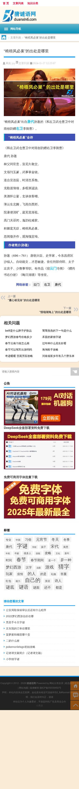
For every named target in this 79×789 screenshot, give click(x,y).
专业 (8, 540)
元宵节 (41, 539)
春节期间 (37, 559)
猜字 (63, 566)
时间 (9, 560)
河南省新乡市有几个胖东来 (58, 356)
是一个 (52, 560)
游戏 (49, 567)
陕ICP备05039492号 (50, 687)
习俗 (28, 539)
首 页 (6, 3)
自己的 (32, 579)
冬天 (55, 539)
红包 (8, 581)
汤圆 (38, 567)
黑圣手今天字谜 (15, 622)
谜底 (10, 587)
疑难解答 (34, 687)
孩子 (43, 547)
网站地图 (23, 687)
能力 (18, 581)
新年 (67, 553)
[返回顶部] (74, 705)
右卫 (19, 128)
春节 (21, 559)
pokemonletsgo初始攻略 (20, 647)
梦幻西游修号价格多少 (18, 337)
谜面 (36, 587)
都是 (59, 587)
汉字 (29, 567)
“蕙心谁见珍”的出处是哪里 (24, 300)
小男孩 (39, 705)
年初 (8, 553)
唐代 (30, 121)
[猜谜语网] (39, 15)
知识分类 (32, 3)
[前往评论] (74, 695)
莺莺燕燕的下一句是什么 (57, 330)
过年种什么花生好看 (54, 343)
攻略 (48, 553)
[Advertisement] (39, 749)
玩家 (9, 573)
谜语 (23, 586)
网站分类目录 (56, 683)
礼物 (53, 574)
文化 (58, 553)
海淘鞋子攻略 (50, 349)
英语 (47, 581)
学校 (34, 547)
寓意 (65, 547)
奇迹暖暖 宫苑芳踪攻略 (19, 356)
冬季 (66, 539)
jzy (13, 63)
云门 (53, 268)
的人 (32, 573)
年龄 (17, 553)
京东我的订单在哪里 (18, 628)
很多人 (27, 553)
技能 (38, 553)
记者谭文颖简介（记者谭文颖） (25, 653)
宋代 (55, 546)
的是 (43, 574)
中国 (18, 539)
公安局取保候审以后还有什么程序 (26, 610)
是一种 (65, 559)
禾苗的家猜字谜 (51, 337)
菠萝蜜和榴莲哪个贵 (18, 634)
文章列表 (18, 3)
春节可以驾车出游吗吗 (18, 349)
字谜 (22, 545)
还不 (47, 587)
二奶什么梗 (12, 640)
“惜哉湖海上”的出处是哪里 (55, 312)
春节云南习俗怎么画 (17, 343)
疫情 (20, 574)
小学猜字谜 (12, 659)
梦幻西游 (13, 567)
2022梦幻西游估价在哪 (20, 616)
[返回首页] (74, 685)
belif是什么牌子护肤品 (18, 330)
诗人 (58, 580)
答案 (64, 574)
